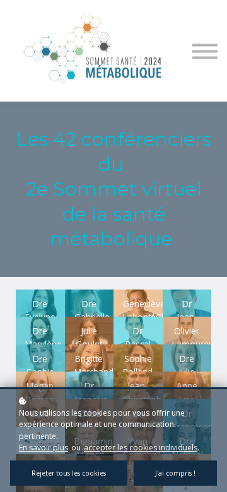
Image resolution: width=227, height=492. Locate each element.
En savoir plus (43, 447)
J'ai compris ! (175, 473)
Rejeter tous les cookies (69, 473)
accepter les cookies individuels (140, 447)
